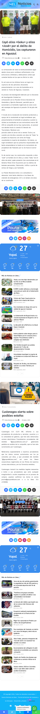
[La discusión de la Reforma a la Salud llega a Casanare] (7, 327)
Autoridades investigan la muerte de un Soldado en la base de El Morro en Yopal (26, 356)
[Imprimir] (32, 63)
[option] (20, 204)
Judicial (10, 37)
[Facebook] (4, 63)
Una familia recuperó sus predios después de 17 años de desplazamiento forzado (24, 347)
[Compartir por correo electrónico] (27, 63)
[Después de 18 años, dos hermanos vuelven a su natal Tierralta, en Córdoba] (7, 366)
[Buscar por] (38, 5)
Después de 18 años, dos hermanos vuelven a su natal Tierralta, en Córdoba (25, 366)
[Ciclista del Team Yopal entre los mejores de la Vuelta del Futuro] (7, 301)
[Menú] (2, 5)
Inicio (5, 37)
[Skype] (13, 63)
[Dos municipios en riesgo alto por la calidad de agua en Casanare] (7, 309)
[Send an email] (18, 58)
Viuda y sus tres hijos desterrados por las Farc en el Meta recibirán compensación (26, 282)
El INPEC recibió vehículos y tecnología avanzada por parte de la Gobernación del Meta (26, 291)
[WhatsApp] (22, 63)
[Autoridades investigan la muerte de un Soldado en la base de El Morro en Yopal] (7, 357)
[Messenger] (18, 63)
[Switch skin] (34, 5)
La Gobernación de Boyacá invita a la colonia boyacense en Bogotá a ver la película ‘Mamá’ (26, 318)
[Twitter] (8, 63)
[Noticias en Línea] (19, 4)
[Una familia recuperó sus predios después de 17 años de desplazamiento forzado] (7, 347)
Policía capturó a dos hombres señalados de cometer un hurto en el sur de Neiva (20, 206)
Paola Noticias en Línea (11, 58)
